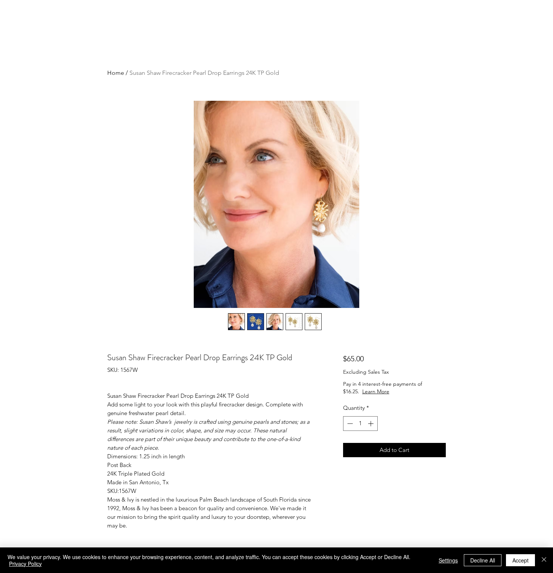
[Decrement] (349, 424)
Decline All (482, 560)
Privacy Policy (25, 563)
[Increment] (371, 424)
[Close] (543, 560)
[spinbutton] (360, 424)
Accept (520, 560)
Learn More (402, 391)
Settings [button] (448, 560)
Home (115, 72)
